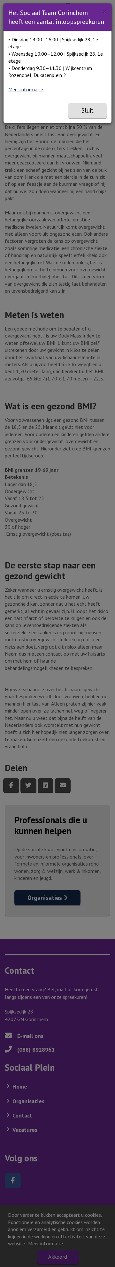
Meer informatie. (26, 89)
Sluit (87, 110)
